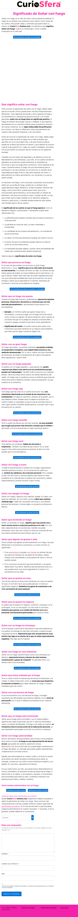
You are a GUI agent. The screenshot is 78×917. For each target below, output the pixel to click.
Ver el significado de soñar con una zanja (27, 709)
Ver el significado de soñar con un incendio (27, 37)
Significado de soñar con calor (38, 790)
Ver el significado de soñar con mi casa (27, 594)
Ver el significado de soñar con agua (27, 512)
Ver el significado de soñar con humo (27, 486)
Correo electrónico (10, 864)
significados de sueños (11, 806)
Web (3, 874)
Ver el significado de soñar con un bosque (27, 644)
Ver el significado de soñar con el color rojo (27, 413)
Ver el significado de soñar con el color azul (27, 457)
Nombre (5, 854)
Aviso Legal (64, 907)
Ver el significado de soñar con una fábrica (27, 618)
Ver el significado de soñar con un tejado (27, 668)
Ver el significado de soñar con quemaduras (27, 337)
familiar (34, 552)
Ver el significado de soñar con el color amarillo (27, 434)
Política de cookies (28, 907)
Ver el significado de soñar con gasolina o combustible (27, 289)
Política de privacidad (49, 907)
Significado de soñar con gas (16, 790)
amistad (15, 552)
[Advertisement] (28, 70)
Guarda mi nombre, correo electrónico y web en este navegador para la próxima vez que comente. (28, 887)
